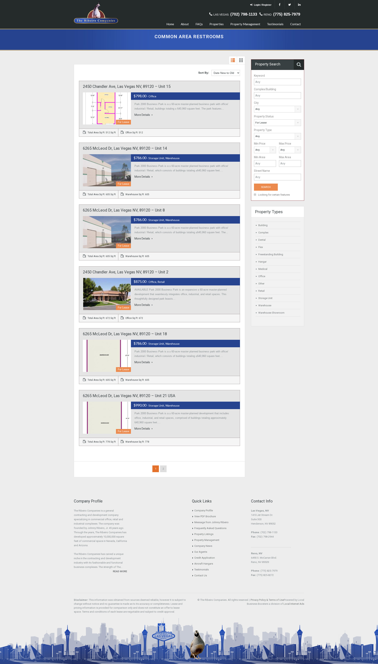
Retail (261, 290)
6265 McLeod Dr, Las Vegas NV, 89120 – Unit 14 (125, 148)
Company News (203, 545)
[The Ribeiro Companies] (96, 15)
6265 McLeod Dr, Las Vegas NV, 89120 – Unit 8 (124, 210)
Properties (216, 24)
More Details (142, 114)
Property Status (264, 116)
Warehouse (264, 305)
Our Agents (200, 551)
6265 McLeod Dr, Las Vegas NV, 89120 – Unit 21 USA (129, 395)
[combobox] (277, 109)
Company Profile (203, 510)
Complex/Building (265, 89)
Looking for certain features (274, 194)
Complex (263, 232)
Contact (295, 24)
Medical (262, 268)
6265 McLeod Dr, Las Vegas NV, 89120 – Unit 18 (125, 334)
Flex (260, 247)
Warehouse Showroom (271, 312)
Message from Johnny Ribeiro (211, 522)
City (256, 102)
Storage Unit (265, 298)
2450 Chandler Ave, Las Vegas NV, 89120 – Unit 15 (126, 86)
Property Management (245, 24)
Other (261, 283)
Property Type (263, 130)
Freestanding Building (270, 254)
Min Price (259, 143)
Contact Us (200, 575)
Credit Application (204, 557)
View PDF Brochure (205, 516)
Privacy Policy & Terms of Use (267, 599)
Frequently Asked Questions (210, 528)
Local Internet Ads (294, 603)
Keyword (259, 75)
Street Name (262, 170)
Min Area (259, 157)
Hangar (262, 261)
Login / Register (262, 5)
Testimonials (275, 24)
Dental (262, 239)
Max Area (285, 157)
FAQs (199, 24)
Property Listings (203, 534)
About (185, 24)
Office (261, 276)
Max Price (285, 143)
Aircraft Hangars (203, 563)
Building (263, 225)
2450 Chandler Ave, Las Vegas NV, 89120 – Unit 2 (125, 272)
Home (170, 24)
